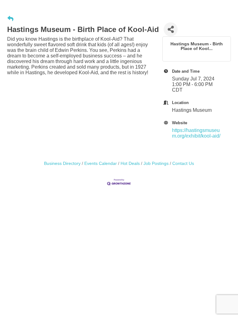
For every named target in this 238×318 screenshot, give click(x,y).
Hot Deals (130, 163)
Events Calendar (100, 163)
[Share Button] (171, 29)
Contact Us (183, 163)
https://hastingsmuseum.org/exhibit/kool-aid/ (196, 133)
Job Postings (156, 163)
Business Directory (62, 163)
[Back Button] (10, 19)
